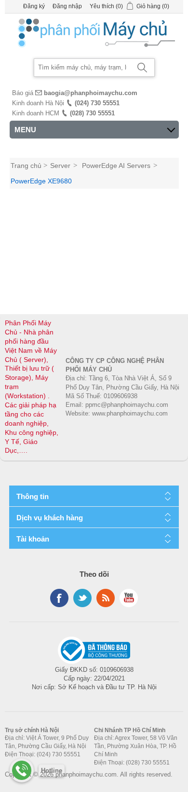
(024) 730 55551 (97, 103)
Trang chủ (26, 165)
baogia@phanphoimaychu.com (90, 93)
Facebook (59, 598)
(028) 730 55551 (92, 113)
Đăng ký (34, 6)
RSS (105, 598)
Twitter (82, 598)
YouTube (129, 598)
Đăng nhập (67, 6)
